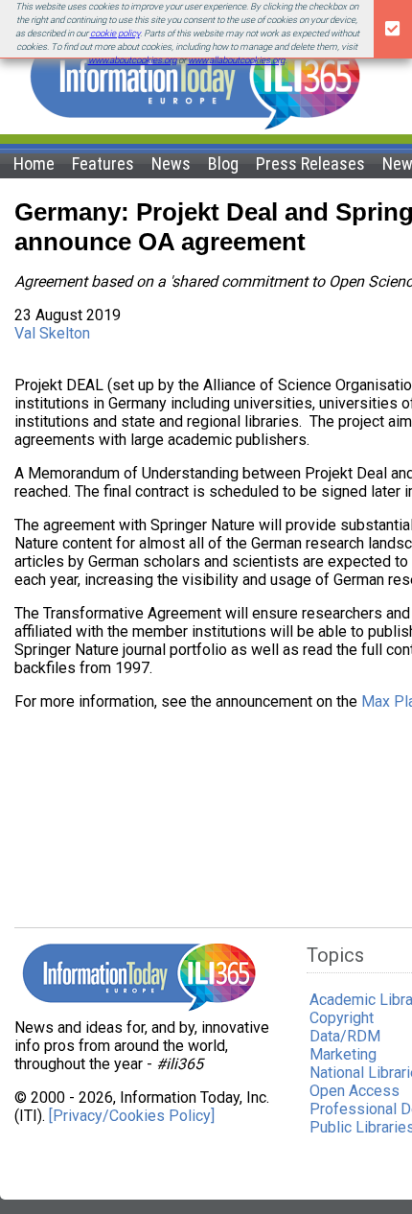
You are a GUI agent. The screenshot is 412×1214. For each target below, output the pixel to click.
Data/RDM (344, 1036)
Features (103, 163)
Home (34, 163)
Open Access (354, 1091)
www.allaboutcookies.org (236, 60)
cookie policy (115, 33)
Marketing (343, 1054)
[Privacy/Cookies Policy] (132, 1116)
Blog (223, 163)
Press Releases (310, 163)
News (171, 163)
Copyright (341, 1018)
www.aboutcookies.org (132, 60)
